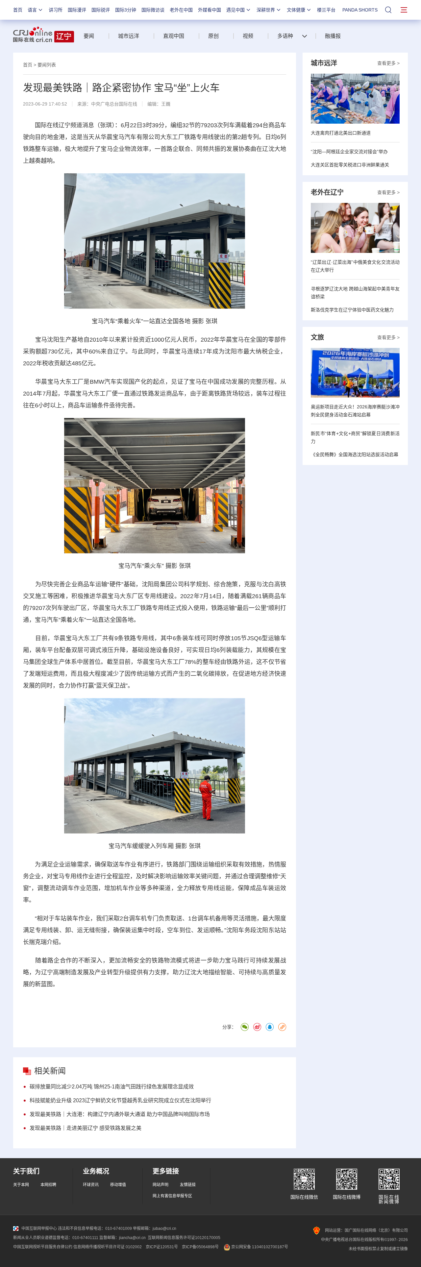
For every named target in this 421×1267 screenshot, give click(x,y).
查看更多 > (388, 63)
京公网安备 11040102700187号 (259, 1247)
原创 (213, 36)
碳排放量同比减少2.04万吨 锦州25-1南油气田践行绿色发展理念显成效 (112, 1086)
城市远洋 (128, 36)
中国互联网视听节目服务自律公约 (42, 1247)
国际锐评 (100, 9)
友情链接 (188, 1184)
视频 (248, 36)
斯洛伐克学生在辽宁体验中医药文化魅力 (352, 309)
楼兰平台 (326, 9)
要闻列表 (46, 64)
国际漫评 (77, 9)
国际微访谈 (152, 9)
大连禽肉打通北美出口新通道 (341, 132)
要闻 (89, 36)
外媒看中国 (209, 9)
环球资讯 (91, 1184)
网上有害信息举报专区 (172, 1196)
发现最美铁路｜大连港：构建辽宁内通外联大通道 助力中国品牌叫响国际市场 (120, 1114)
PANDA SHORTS (360, 9)
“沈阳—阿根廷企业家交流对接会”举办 (349, 151)
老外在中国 (181, 9)
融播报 (333, 36)
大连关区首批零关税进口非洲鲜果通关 (350, 164)
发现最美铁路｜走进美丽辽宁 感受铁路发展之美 (85, 1128)
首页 (17, 9)
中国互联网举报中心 (39, 1228)
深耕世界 (266, 9)
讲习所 (55, 9)
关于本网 (21, 1184)
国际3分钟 (125, 9)
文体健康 (296, 9)
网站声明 (160, 1184)
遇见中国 (235, 9)
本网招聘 (48, 1184)
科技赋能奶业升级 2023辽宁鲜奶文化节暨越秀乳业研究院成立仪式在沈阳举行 (120, 1100)
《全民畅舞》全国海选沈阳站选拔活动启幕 (354, 454)
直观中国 (173, 36)
